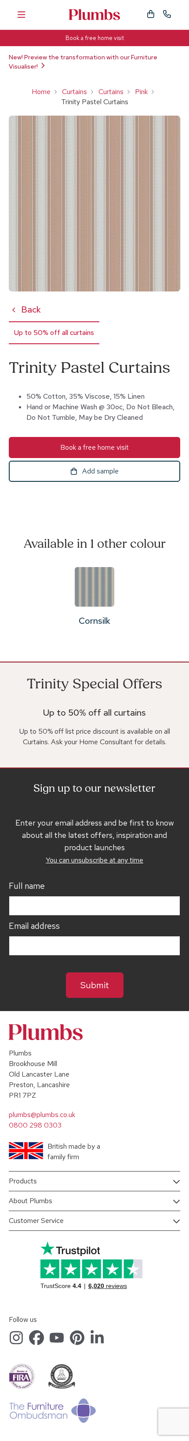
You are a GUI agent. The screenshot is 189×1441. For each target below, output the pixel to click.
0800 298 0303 (35, 1125)
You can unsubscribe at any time (94, 860)
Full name (27, 886)
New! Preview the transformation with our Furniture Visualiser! (83, 61)
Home (41, 91)
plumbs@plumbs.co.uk (42, 1114)
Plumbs (94, 15)
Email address (34, 926)
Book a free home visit (94, 38)
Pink (141, 91)
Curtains (74, 91)
